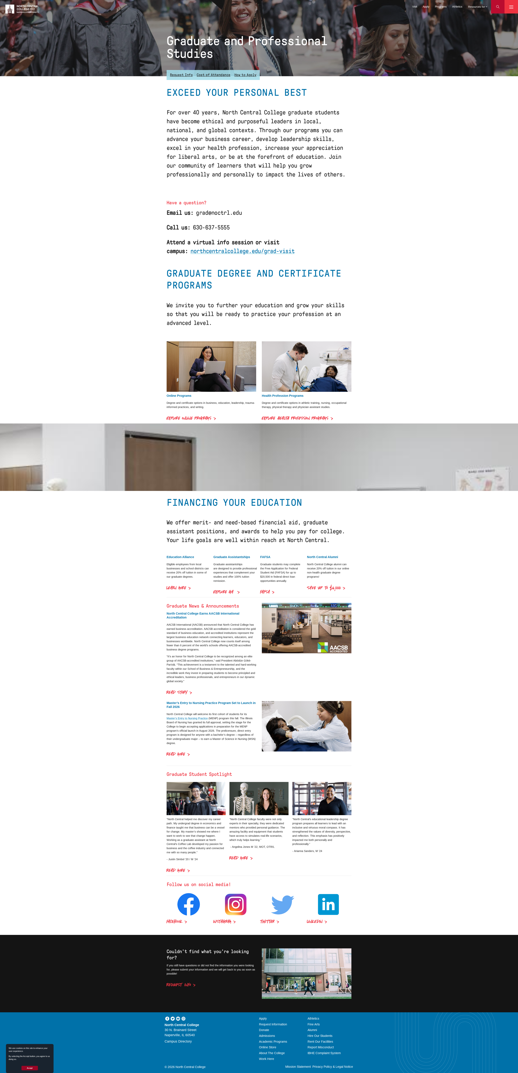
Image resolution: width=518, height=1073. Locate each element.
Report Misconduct (321, 1047)
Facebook (175, 922)
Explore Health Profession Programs (295, 418)
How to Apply (245, 75)
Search (498, 6)
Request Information (273, 1024)
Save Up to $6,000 (324, 588)
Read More (176, 754)
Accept (30, 1068)
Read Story (177, 693)
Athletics (457, 6)
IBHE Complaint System (324, 1053)
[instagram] (183, 1018)
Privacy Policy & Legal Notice (332, 1066)
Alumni (312, 1030)
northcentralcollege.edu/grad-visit (242, 251)
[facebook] (167, 1018)
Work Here (266, 1059)
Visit (414, 6)
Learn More (176, 588)
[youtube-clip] (178, 1018)
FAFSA (265, 592)
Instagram (222, 922)
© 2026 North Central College (185, 1067)
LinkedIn (314, 922)
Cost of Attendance (213, 75)
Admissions (267, 1036)
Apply (426, 6)
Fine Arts (314, 1024)
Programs (441, 6)
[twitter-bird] (173, 1018)
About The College (272, 1053)
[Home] (22, 9)
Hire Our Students (320, 1036)
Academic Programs (273, 1041)
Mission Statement (298, 1066)
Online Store (267, 1047)
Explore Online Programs (189, 418)
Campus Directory (178, 1041)
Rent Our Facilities (320, 1041)
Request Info (181, 75)
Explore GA (224, 592)
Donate (264, 1030)
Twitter (267, 922)
